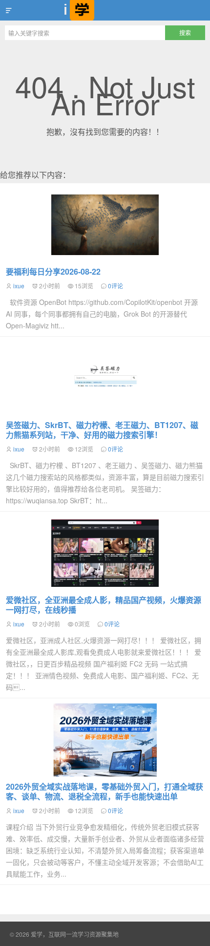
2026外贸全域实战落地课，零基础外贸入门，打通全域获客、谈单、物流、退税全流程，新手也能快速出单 (104, 791)
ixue (18, 285)
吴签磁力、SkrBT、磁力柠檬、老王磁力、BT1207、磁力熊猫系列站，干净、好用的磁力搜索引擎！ (102, 429)
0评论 (115, 285)
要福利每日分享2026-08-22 (53, 271)
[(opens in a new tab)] (105, 553)
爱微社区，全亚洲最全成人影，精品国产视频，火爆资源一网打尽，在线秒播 (103, 604)
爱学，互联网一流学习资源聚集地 (105, 10)
